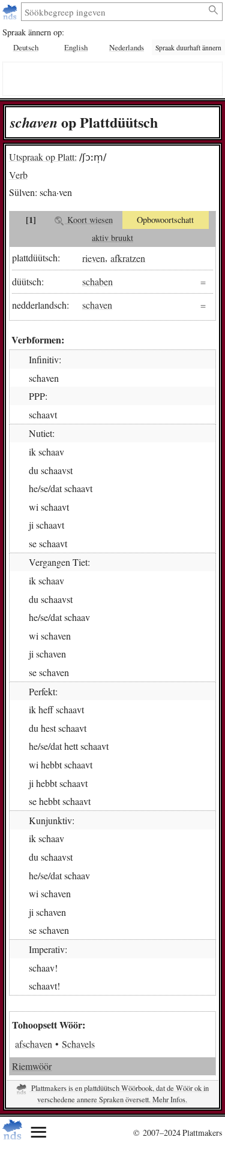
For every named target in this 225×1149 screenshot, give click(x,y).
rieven (93, 257)
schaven (97, 304)
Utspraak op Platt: (43, 156)
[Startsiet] (11, 11)
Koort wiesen (89, 219)
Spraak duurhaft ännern (188, 47)
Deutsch (25, 47)
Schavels (78, 1044)
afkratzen (127, 257)
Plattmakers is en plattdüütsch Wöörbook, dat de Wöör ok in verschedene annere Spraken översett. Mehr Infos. (119, 1094)
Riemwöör (32, 1066)
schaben (97, 281)
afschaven (33, 1044)
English (76, 47)
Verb (18, 174)
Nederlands (126, 47)
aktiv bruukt (112, 237)
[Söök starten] (214, 10)
